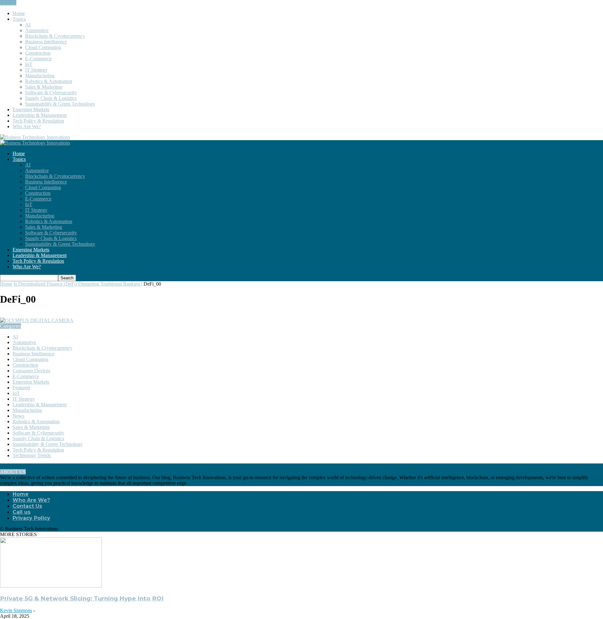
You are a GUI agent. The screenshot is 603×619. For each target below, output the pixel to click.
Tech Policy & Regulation (38, 120)
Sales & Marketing (43, 87)
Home (19, 13)
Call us (21, 512)
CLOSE (8, 2)
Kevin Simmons (16, 610)
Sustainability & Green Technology (60, 104)
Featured (21, 387)
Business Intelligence (46, 41)
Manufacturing (39, 75)
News (18, 416)
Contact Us (27, 506)
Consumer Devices (31, 370)
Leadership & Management (40, 115)
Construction (38, 53)
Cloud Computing (43, 47)
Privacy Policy (31, 518)
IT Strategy (36, 70)
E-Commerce (38, 58)
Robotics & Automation (48, 81)
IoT (28, 64)
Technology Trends (32, 455)
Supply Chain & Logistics (51, 98)
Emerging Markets (31, 109)
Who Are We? (27, 126)
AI (27, 24)
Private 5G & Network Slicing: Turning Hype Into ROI (82, 598)
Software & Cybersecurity (51, 92)
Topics (19, 19)
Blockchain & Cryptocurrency (55, 36)
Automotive (37, 30)
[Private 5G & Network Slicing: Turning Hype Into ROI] (51, 586)
